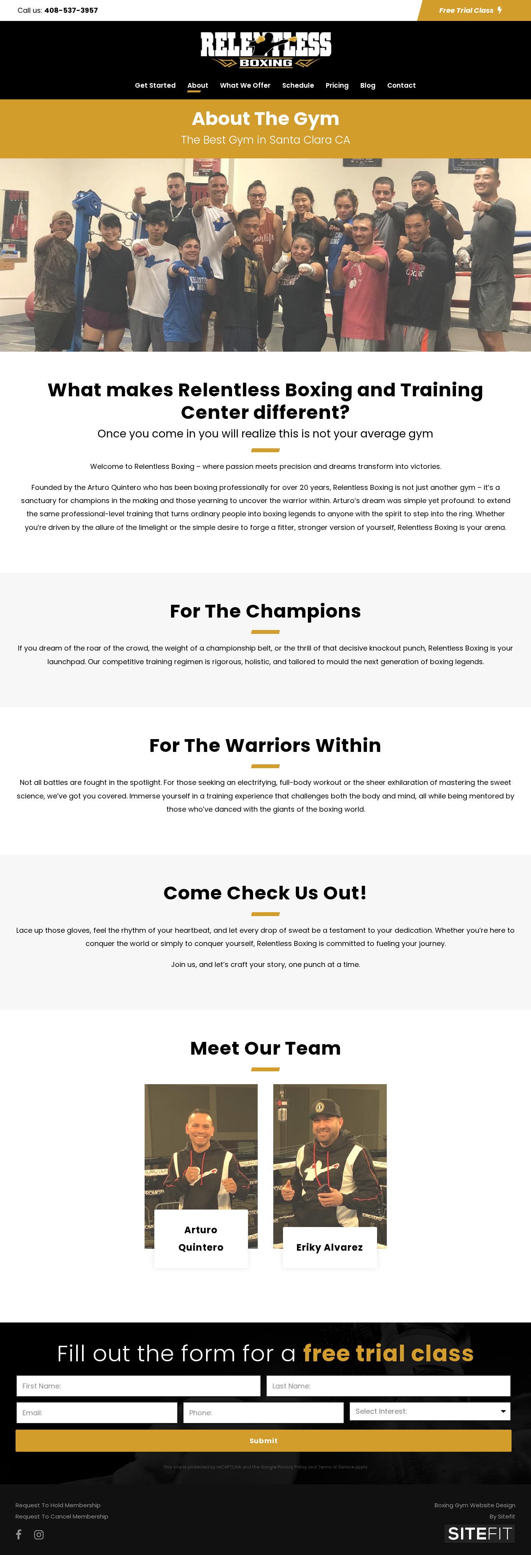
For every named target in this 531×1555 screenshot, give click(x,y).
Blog (368, 85)
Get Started (155, 85)
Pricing (337, 85)
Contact (401, 85)
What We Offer (245, 85)
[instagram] (39, 1535)
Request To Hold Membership (58, 1505)
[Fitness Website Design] (479, 1533)
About (197, 85)
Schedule (298, 85)
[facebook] (19, 1535)
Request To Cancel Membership (62, 1516)
